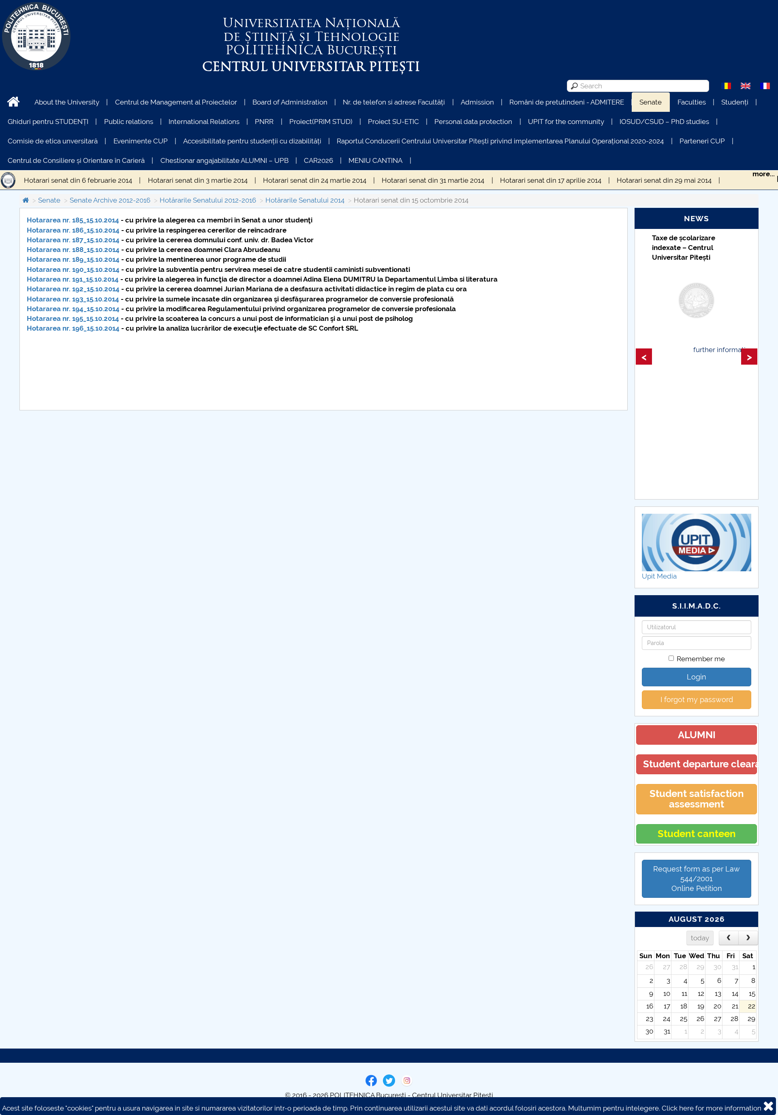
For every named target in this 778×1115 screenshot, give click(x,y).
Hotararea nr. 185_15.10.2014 (73, 220)
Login (696, 677)
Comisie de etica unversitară (53, 141)
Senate (650, 102)
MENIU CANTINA (375, 160)
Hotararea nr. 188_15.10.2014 (73, 250)
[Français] (765, 85)
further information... (725, 350)
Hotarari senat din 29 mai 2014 (664, 180)
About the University (66, 102)
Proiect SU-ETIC (393, 121)
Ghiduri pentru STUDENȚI (48, 121)
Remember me (701, 659)
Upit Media (659, 576)
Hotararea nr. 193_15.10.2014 (73, 299)
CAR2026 (318, 160)
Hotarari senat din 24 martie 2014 (314, 180)
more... (763, 174)
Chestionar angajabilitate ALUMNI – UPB (224, 160)
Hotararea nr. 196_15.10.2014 (73, 328)
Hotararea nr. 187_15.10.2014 (73, 240)
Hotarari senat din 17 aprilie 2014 (550, 180)
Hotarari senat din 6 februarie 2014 (78, 180)
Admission (477, 102)
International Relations (204, 121)
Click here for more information (711, 1108)
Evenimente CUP (140, 141)
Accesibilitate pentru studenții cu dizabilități (252, 141)
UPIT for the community (566, 121)
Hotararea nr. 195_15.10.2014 (73, 318)
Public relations (128, 121)
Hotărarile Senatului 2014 (304, 200)
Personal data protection (473, 121)
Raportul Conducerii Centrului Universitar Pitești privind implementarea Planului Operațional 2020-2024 (500, 141)
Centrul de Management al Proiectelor (176, 102)
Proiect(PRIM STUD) (321, 121)
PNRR (264, 121)
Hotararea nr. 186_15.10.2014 (73, 230)
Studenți (734, 102)
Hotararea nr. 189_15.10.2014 (73, 259)
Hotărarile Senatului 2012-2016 (208, 200)
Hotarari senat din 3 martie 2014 (198, 180)
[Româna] (726, 85)
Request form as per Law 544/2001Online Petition (696, 879)
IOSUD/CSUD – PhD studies (664, 121)
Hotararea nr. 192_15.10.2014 (73, 289)
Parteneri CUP (702, 141)
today (700, 938)
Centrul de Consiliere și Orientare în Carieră (76, 160)
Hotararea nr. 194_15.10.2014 (73, 309)
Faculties (692, 102)
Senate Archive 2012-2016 (110, 200)
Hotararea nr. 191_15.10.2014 (73, 279)
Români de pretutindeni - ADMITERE (566, 102)
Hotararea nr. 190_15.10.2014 (73, 269)
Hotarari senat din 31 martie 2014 (433, 180)
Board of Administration (289, 102)
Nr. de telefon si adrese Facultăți (394, 102)
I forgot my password (696, 699)
